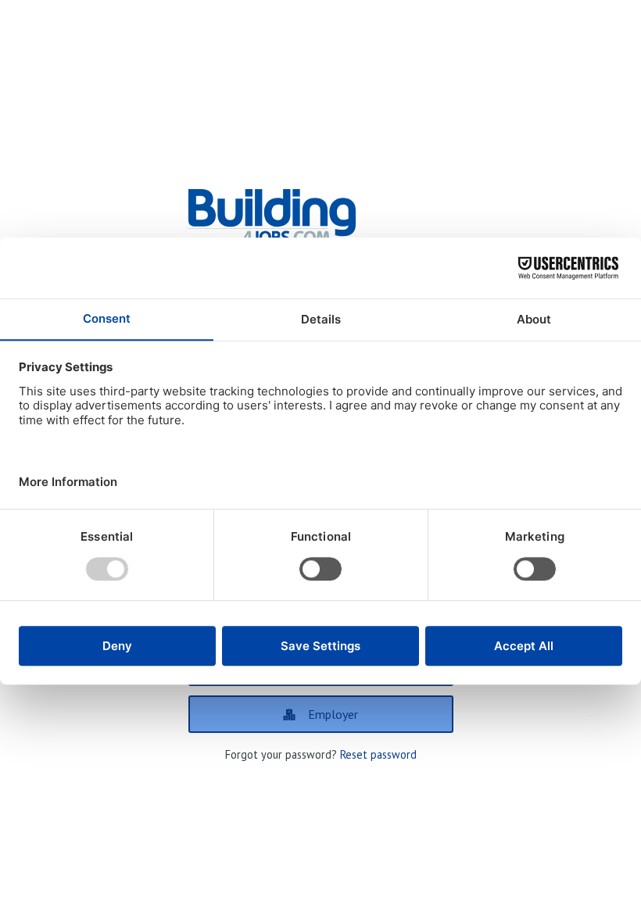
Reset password (378, 754)
